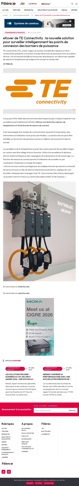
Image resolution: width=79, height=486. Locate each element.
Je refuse (39, 483)
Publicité (24, 436)
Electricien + (46, 431)
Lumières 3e (45, 434)
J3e (42, 428)
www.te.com (23, 286)
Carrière (5, 457)
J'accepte (30, 483)
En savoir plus (49, 483)
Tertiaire (16, 10)
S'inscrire (72, 410)
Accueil (5, 10)
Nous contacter (27, 433)
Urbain (64, 10)
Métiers (74, 10)
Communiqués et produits (21, 15)
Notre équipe (26, 439)
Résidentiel (29, 10)
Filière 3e (9, 64)
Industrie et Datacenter (47, 10)
